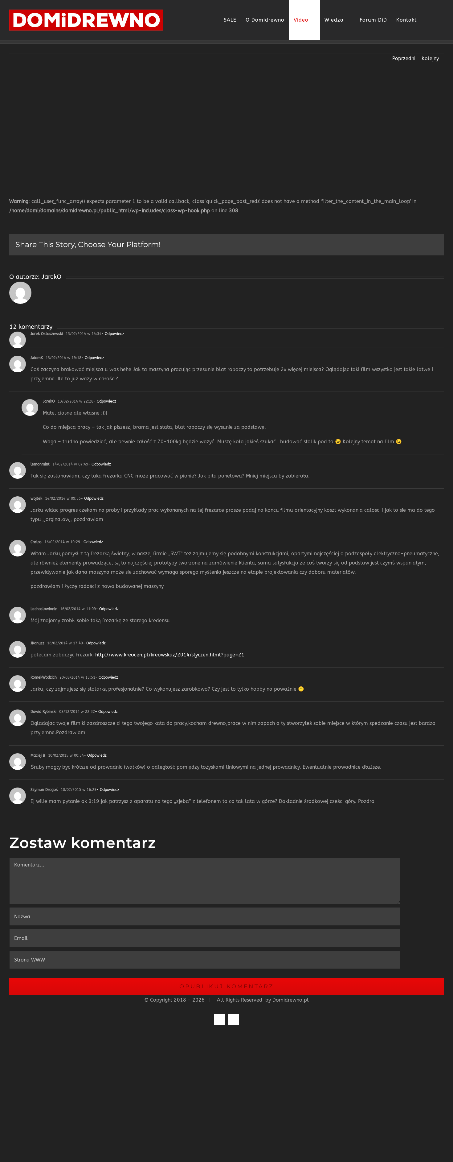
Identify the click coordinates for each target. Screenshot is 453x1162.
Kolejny (430, 58)
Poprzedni (403, 58)
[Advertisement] (226, 126)
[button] (437, 20)
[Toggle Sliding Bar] (426, 20)
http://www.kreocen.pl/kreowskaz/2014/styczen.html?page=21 (169, 655)
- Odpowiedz (112, 334)
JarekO (51, 276)
